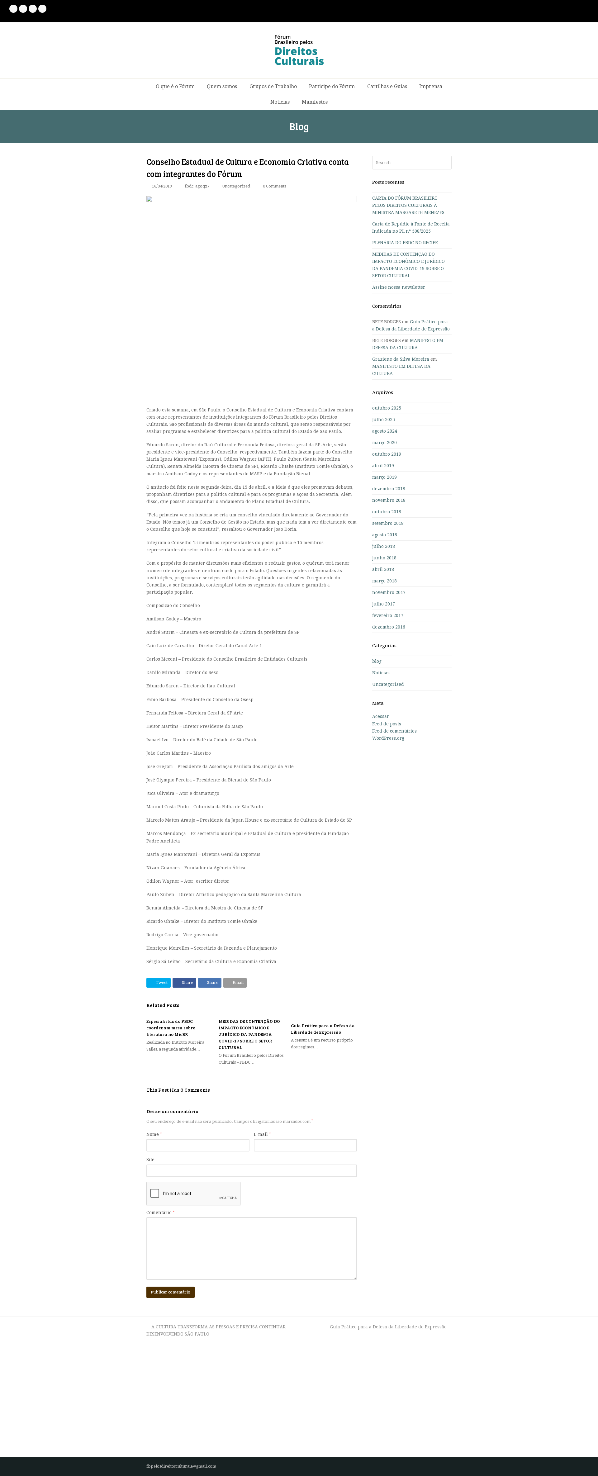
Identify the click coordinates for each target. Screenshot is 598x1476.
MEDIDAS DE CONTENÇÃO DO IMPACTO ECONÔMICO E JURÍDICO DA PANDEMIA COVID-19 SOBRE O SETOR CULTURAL (249, 1034)
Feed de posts (386, 723)
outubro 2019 (386, 454)
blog (377, 661)
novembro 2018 (389, 500)
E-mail (262, 1134)
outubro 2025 (386, 408)
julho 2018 (383, 546)
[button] (158, 983)
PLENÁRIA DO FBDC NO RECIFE (405, 242)
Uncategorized (236, 186)
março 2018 (384, 580)
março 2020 (384, 442)
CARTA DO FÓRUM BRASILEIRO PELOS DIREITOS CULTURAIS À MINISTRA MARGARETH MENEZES (408, 205)
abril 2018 (383, 569)
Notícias (381, 672)
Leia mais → (159, 1438)
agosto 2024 (384, 431)
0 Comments (274, 186)
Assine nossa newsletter (398, 287)
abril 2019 (383, 465)
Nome (154, 1134)
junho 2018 (384, 557)
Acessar (380, 716)
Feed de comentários (394, 731)
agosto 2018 (384, 534)
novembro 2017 (389, 592)
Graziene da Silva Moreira (400, 359)
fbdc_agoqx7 (197, 186)
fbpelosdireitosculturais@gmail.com (181, 1466)
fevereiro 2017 (387, 615)
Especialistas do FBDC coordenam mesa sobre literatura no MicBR (170, 1027)
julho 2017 (383, 603)
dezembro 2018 (388, 488)
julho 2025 (383, 419)
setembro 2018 (388, 523)
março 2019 (384, 477)
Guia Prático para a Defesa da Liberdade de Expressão (388, 1326)
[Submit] (445, 162)
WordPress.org (388, 738)
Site (150, 1159)
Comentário (160, 1212)
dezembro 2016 (388, 626)
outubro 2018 (386, 511)
